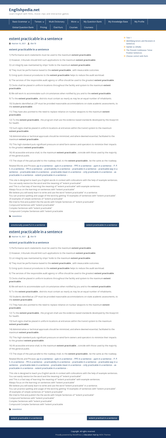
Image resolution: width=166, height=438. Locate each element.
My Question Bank (93, 21)
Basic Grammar (19, 21)
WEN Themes (105, 434)
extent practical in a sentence (103, 418)
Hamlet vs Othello (133, 47)
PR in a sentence (34, 168)
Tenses (38, 21)
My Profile (139, 21)
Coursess (88, 27)
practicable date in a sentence (34, 172)
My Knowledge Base (118, 21)
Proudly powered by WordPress (68, 434)
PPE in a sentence (82, 165)
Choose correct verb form (137, 56)
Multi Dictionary (56, 21)
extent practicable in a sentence (50, 175)
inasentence (17, 216)
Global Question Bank (23, 27)
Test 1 (129, 37)
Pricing (43, 27)
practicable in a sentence (84, 168)
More (73, 21)
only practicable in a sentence (97, 172)
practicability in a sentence (57, 168)
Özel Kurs (58, 27)
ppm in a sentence (102, 165)
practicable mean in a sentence (66, 172)
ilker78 (33, 43)
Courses (74, 27)
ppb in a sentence (63, 165)
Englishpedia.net (24, 10)
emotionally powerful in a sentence (28, 225)
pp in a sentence (45, 165)
